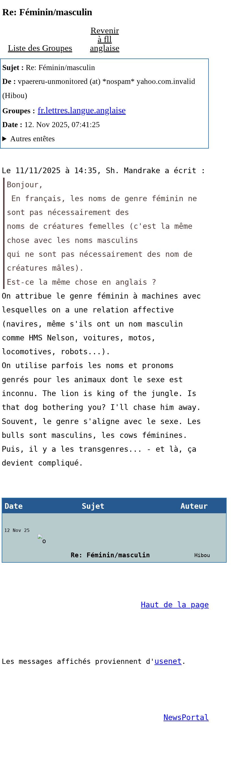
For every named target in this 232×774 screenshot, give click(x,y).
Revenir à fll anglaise (104, 39)
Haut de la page (175, 604)
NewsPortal (186, 717)
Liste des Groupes (40, 48)
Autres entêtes (32, 138)
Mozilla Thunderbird (88, 140)
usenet (168, 661)
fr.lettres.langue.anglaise (82, 110)
